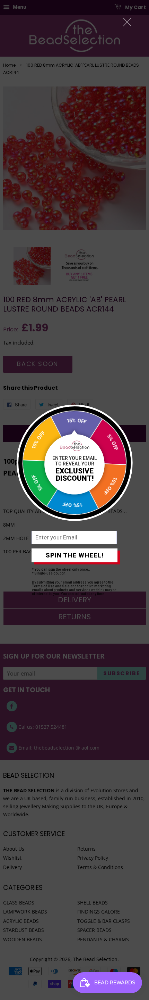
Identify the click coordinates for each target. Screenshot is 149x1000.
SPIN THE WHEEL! (75, 555)
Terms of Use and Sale (51, 586)
